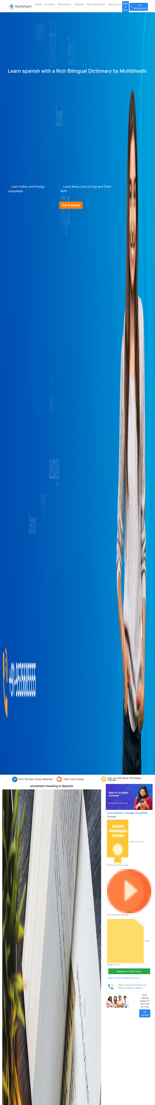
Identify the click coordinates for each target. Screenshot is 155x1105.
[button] (50, 4)
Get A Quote (71, 205)
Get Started (144, 1013)
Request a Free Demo (129, 971)
